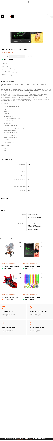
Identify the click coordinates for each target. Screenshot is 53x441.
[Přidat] (7, 56)
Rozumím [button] (50, 439)
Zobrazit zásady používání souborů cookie (26, 439)
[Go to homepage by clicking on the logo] (8, 17)
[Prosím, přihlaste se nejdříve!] (31, 56)
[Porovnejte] (28, 56)
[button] (12, 16)
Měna (51, 14)
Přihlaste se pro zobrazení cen (8, 52)
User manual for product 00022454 (12, 203)
